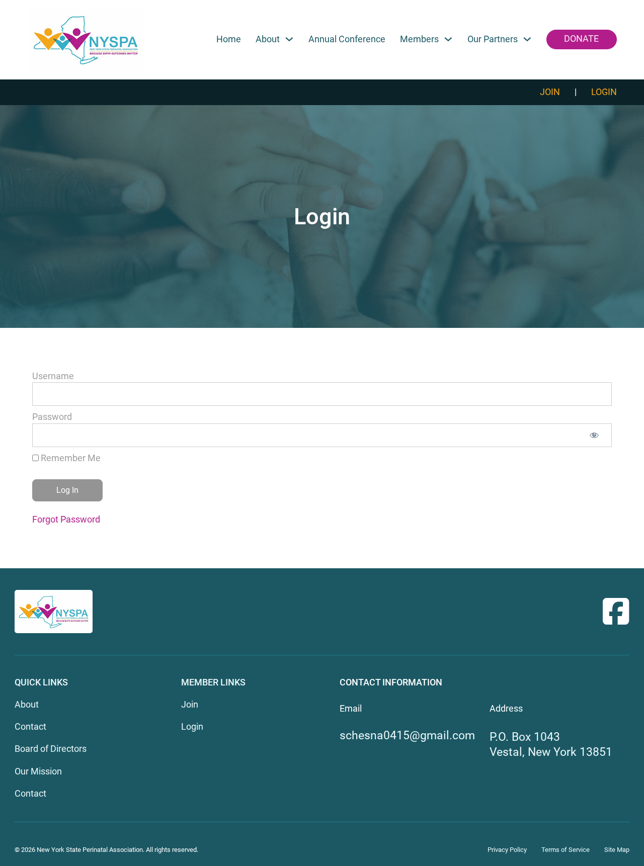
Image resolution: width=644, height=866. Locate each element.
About (27, 705)
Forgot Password (66, 519)
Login (604, 92)
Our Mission (38, 771)
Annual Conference (346, 39)
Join (550, 92)
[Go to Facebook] (616, 611)
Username (53, 376)
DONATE (581, 39)
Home (228, 39)
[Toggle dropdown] (289, 39)
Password (52, 417)
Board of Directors (51, 749)
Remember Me (70, 458)
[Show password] (594, 435)
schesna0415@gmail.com (407, 735)
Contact (30, 727)
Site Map (616, 849)
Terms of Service (565, 849)
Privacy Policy (507, 849)
